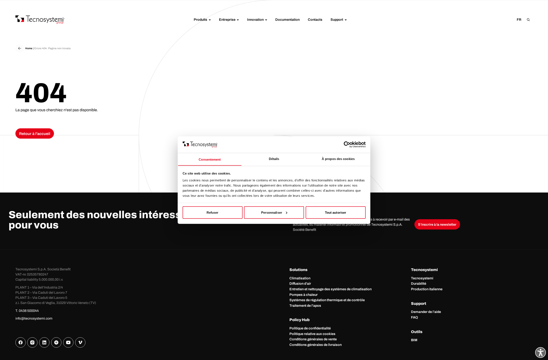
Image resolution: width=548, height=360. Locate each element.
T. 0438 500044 (27, 311)
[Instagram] (32, 342)
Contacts (315, 19)
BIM (414, 340)
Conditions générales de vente (313, 339)
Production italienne (426, 289)
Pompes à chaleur (303, 294)
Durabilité (418, 283)
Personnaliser (271, 212)
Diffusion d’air (300, 283)
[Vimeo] (80, 342)
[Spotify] (56, 342)
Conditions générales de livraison (315, 345)
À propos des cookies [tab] (338, 158)
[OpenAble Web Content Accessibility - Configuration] (540, 352)
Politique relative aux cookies (312, 334)
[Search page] (528, 20)
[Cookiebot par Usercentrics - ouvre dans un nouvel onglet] (347, 144)
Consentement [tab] (210, 159)
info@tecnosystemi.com (33, 318)
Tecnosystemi (422, 278)
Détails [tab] (274, 158)
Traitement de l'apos (305, 305)
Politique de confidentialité (310, 328)
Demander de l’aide (426, 312)
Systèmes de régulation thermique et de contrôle (327, 300)
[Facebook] (20, 342)
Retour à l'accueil (34, 134)
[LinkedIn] (44, 342)
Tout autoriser (335, 212)
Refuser (213, 212)
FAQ (414, 317)
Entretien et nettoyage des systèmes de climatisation (330, 289)
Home (28, 48)
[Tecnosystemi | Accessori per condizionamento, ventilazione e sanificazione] (40, 19)
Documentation (287, 19)
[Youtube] (68, 342)
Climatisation (299, 278)
